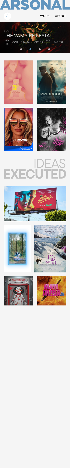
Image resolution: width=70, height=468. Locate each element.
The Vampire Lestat (28, 36)
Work (45, 16)
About (60, 16)
